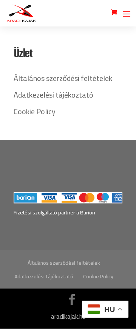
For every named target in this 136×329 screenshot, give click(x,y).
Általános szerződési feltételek (63, 78)
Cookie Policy (35, 111)
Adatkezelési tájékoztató (53, 95)
